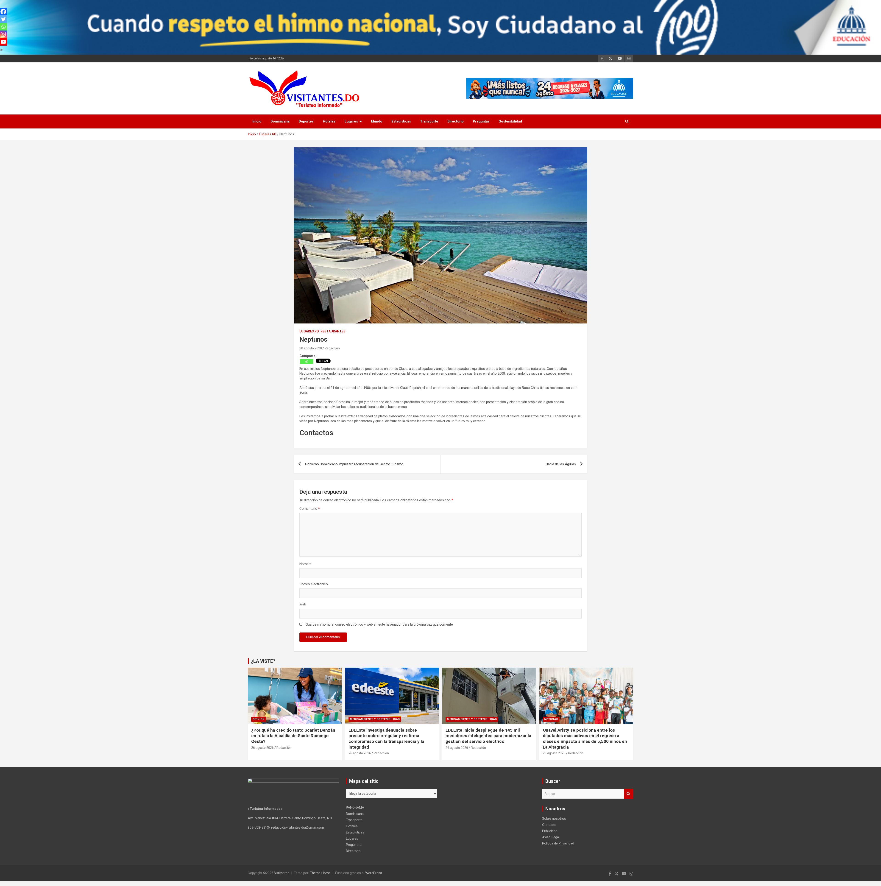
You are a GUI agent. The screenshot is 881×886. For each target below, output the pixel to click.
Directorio (455, 121)
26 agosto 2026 (262, 747)
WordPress (373, 873)
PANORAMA (355, 807)
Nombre (305, 564)
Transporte (429, 121)
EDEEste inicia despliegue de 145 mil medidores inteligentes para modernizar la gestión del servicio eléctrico (488, 735)
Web (302, 604)
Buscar (628, 794)
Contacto (549, 825)
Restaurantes (333, 331)
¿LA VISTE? (263, 661)
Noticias (551, 719)
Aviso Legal (551, 837)
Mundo (376, 121)
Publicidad (549, 831)
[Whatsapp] (306, 361)
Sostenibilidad (510, 121)
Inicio (256, 121)
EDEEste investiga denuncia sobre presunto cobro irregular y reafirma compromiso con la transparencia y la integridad (386, 738)
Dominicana (280, 121)
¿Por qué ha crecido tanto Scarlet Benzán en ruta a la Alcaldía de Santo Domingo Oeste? (293, 735)
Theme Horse (320, 873)
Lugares (351, 121)
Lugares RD (309, 331)
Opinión (259, 719)
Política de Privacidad (558, 843)
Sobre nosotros (554, 818)
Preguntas (481, 121)
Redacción (332, 348)
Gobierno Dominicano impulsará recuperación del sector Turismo (354, 464)
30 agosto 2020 (310, 348)
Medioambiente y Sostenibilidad (375, 719)
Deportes (306, 121)
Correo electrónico (313, 584)
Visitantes (281, 873)
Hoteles (329, 121)
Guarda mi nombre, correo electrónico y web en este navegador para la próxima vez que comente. (380, 624)
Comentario (309, 509)
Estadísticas (401, 121)
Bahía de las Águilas (561, 464)
